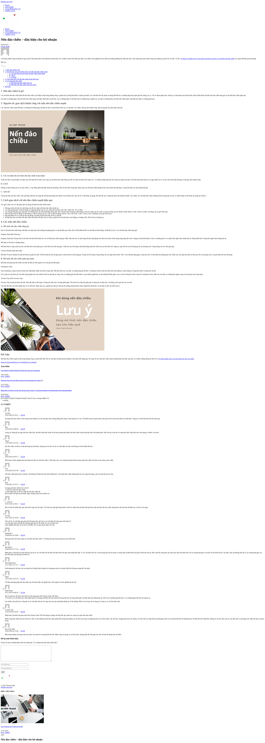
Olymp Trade (5, 46)
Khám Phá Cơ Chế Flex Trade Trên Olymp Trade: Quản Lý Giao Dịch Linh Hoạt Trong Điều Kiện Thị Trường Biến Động (36, 390)
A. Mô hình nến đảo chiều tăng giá (20, 83)
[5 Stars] (28, 398)
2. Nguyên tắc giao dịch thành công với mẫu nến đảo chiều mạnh (26, 72)
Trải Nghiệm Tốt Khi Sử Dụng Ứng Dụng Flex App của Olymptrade (20, 370)
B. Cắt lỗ (12, 75)
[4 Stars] (22, 398)
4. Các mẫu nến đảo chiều (13, 81)
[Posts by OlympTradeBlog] (5, 55)
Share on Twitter (18, 362)
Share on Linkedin (30, 362)
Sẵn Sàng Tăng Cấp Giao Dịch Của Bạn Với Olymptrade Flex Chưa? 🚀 (22, 380)
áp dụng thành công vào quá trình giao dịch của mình (176, 359)
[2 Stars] (9, 398)
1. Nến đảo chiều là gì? (12, 70)
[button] (3, 66)
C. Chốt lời (12, 77)
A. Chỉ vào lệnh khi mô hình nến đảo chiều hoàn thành (27, 73)
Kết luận (8, 86)
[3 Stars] (15, 398)
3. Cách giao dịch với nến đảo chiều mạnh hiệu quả (22, 79)
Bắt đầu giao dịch (6, 2)
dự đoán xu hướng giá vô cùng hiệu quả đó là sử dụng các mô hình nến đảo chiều (207, 59)
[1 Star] (3, 398)
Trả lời (23, 415)
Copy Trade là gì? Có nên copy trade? (12, 726)
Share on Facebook (7, 362)
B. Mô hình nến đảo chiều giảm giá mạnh (22, 85)
